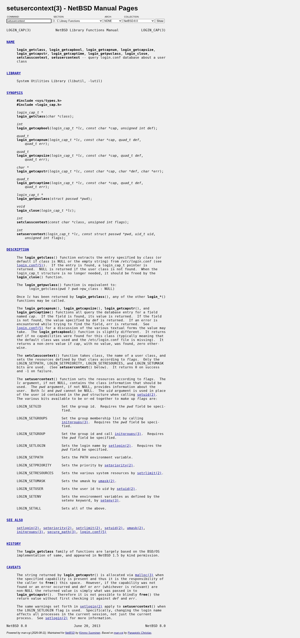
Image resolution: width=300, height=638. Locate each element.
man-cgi (118, 632)
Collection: (131, 17)
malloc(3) (144, 575)
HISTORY (14, 544)
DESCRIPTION (18, 249)
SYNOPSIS (15, 93)
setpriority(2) (118, 465)
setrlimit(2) (149, 473)
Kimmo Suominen (89, 632)
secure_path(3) (61, 532)
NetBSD (70, 632)
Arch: (110, 17)
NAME (11, 42)
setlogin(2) (120, 446)
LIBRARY (14, 73)
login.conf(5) (30, 265)
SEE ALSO (15, 520)
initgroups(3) (75, 422)
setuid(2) (146, 395)
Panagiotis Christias (139, 632)
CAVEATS (14, 567)
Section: (59, 17)
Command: (14, 17)
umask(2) (106, 481)
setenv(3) (109, 500)
